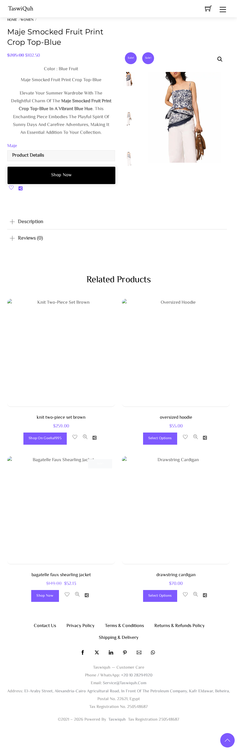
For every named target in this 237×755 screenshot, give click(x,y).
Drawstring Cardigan (176, 575)
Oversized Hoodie (176, 417)
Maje (12, 146)
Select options (160, 438)
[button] (220, 59)
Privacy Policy (80, 626)
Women (27, 20)
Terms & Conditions (124, 626)
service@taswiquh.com (124, 683)
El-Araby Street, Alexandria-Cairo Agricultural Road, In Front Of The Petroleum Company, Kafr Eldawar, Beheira (126, 691)
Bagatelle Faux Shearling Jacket (61, 575)
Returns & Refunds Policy (179, 626)
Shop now (61, 175)
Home (12, 20)
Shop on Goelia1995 (45, 438)
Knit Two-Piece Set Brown (61, 417)
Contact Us (45, 626)
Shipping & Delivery (118, 637)
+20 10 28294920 (136, 675)
